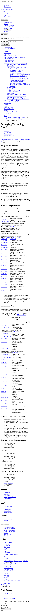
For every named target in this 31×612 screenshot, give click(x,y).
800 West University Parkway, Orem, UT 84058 (16, 561)
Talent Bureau (7, 509)
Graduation (6, 110)
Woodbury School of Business (11, 100)
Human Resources (8, 512)
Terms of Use (7, 566)
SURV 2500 (4, 284)
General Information (9, 109)
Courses (6, 24)
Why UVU (6, 15)
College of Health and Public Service (13, 56)
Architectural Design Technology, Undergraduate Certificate (18, 69)
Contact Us (6, 536)
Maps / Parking (7, 544)
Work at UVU (7, 511)
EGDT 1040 (4, 250)
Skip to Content (8, 4)
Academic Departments (10, 26)
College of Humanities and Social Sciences (14, 57)
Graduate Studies (8, 28)
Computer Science (11, 89)
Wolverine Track (21, 315)
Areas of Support (8, 506)
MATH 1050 (4, 239)
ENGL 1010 (4, 219)
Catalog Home (7, 7)
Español (6, 533)
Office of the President (9, 528)
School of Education (9, 60)
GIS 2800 (3, 290)
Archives (6, 31)
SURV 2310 (4, 276)
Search (5, 551)
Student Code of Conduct (10, 111)
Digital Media (10, 93)
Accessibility (7, 552)
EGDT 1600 (7, 237)
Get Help (6, 549)
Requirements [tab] (7, 132)
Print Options (7, 29)
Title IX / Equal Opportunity (11, 554)
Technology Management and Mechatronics (18, 99)
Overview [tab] (6, 131)
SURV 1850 (4, 269)
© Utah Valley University (10, 563)
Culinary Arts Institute (12, 91)
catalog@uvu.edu (8, 483)
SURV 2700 (4, 287)
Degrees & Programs (9, 22)
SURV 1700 (4, 265)
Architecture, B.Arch (15, 71)
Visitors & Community (9, 527)
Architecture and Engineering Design (16, 67)
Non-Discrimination (9, 571)
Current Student (8, 498)
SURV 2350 (4, 282)
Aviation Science (11, 87)
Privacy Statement (8, 568)
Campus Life (7, 495)
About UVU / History (9, 530)
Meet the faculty (8, 519)
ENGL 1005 (5, 222)
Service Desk (7, 545)
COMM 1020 (11, 226)
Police (5, 548)
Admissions (7, 492)
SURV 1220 (4, 259)
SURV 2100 (4, 271)
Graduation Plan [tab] (8, 134)
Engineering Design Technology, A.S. (19, 78)
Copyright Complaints (9, 569)
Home (5, 116)
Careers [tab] (6, 136)
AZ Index (6, 5)
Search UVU (4, 605)
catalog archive (12, 37)
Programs (6, 54)
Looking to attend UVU (10, 497)
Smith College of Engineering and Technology (15, 63)
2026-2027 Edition (8, 48)
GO (5, 608)
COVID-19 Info (8, 542)
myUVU (8, 17)
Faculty (6, 106)
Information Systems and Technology (16, 96)
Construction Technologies (13, 90)
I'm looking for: (4, 607)
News (5, 556)
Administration (7, 103)
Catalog (3, 11)
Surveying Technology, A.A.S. (18, 83)
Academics (6, 494)
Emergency (7, 547)
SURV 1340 (4, 262)
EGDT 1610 (16, 237)
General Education (8, 107)
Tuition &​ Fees (7, 113)
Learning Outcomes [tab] (9, 135)
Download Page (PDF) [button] (9, 598)
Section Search (7, 53)
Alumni (6, 520)
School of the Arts (8, 61)
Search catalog (4, 41)
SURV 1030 (4, 256)
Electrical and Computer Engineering (16, 94)
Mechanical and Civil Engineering (15, 97)
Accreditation (7, 499)
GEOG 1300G (4, 348)
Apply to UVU (7, 13)
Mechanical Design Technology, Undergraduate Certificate (18, 81)
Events (6, 558)
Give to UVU (7, 534)
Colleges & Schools (9, 25)
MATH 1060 (13, 239)
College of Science (8, 58)
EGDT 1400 (4, 253)
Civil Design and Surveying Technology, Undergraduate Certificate (20, 73)
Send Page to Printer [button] (9, 593)
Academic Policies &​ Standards (12, 101)
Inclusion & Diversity (9, 531)
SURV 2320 (4, 279)
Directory (6, 508)
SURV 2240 (4, 274)
